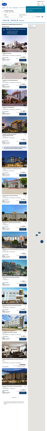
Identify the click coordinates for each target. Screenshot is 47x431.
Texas (10, 7)
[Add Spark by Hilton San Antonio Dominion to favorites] (25, 196)
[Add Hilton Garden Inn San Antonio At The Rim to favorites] (25, 278)
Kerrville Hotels (15, 7)
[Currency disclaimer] (26, 14)
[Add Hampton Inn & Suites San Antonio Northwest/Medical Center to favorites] (25, 135)
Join (41, 5)
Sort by (5, 14)
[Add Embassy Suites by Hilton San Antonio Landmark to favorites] (25, 386)
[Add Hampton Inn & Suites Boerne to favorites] (25, 108)
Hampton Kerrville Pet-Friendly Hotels (25, 7)
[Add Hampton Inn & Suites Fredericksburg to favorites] (25, 81)
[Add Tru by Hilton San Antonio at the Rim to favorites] (25, 333)
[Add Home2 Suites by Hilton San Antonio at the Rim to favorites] (25, 306)
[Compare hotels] (42, 16)
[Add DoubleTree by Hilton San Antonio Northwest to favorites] (25, 223)
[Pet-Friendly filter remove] (17, 20)
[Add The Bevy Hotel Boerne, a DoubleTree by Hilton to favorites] (25, 169)
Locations (3, 7)
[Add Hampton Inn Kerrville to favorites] (25, 54)
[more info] (25, 57)
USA (7, 7)
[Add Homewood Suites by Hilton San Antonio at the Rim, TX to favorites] (25, 360)
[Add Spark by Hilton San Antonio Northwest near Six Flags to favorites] (25, 250)
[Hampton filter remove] (8, 20)
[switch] (42, 16)
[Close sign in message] (44, 7)
